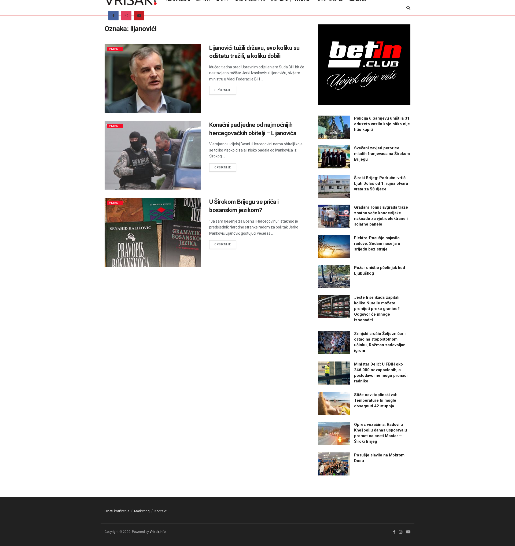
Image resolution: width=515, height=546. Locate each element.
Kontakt (160, 511)
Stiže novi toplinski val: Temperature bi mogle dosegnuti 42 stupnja (375, 400)
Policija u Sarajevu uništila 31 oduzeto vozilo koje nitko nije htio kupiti (382, 124)
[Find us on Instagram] (126, 15)
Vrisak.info (157, 532)
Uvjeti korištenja (117, 511)
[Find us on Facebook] (113, 15)
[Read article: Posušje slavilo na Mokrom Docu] (334, 463)
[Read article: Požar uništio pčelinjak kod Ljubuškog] (334, 276)
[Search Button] (408, 8)
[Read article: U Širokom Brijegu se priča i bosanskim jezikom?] (153, 232)
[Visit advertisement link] (364, 64)
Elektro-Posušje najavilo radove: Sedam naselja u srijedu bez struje (377, 243)
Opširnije (225, 90)
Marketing (142, 511)
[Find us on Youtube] (139, 15)
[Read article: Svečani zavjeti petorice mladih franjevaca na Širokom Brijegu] (334, 156)
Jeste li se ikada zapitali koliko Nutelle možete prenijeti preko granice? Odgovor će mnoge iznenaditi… (377, 308)
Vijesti (115, 49)
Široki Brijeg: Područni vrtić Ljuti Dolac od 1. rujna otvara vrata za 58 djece (381, 183)
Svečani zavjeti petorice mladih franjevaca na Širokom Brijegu (382, 154)
